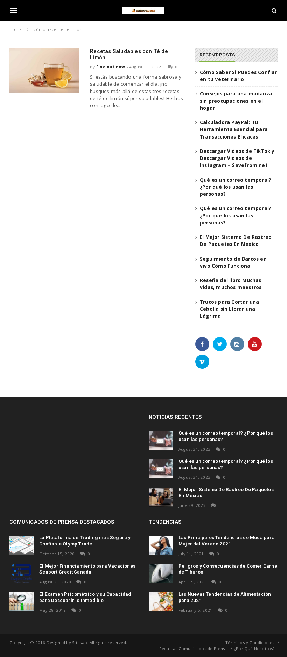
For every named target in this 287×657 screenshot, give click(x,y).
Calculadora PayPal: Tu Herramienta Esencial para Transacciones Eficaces (234, 129)
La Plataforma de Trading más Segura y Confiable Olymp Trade (85, 541)
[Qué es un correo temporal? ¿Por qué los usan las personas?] (161, 440)
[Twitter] (220, 344)
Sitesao (79, 642)
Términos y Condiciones (249, 642)
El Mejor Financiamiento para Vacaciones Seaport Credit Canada (87, 569)
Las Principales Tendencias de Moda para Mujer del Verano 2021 (226, 541)
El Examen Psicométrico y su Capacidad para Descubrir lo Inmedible (85, 597)
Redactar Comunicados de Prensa (193, 648)
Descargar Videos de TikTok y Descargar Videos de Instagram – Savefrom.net (237, 158)
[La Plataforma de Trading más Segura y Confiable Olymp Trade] (21, 545)
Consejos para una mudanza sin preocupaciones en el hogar (236, 100)
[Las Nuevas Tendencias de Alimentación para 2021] (161, 601)
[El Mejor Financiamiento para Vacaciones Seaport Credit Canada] (21, 573)
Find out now (110, 66)
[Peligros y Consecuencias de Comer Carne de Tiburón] (161, 573)
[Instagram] (237, 344)
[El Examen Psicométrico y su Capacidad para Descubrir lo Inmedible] (21, 601)
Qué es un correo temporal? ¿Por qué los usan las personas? (235, 187)
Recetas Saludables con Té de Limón (129, 54)
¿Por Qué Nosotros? (254, 648)
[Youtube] (255, 344)
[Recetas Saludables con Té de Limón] (44, 70)
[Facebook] (202, 344)
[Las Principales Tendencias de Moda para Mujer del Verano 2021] (161, 545)
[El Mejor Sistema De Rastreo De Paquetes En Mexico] (161, 497)
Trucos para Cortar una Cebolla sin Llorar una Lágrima (229, 309)
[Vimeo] (202, 362)
